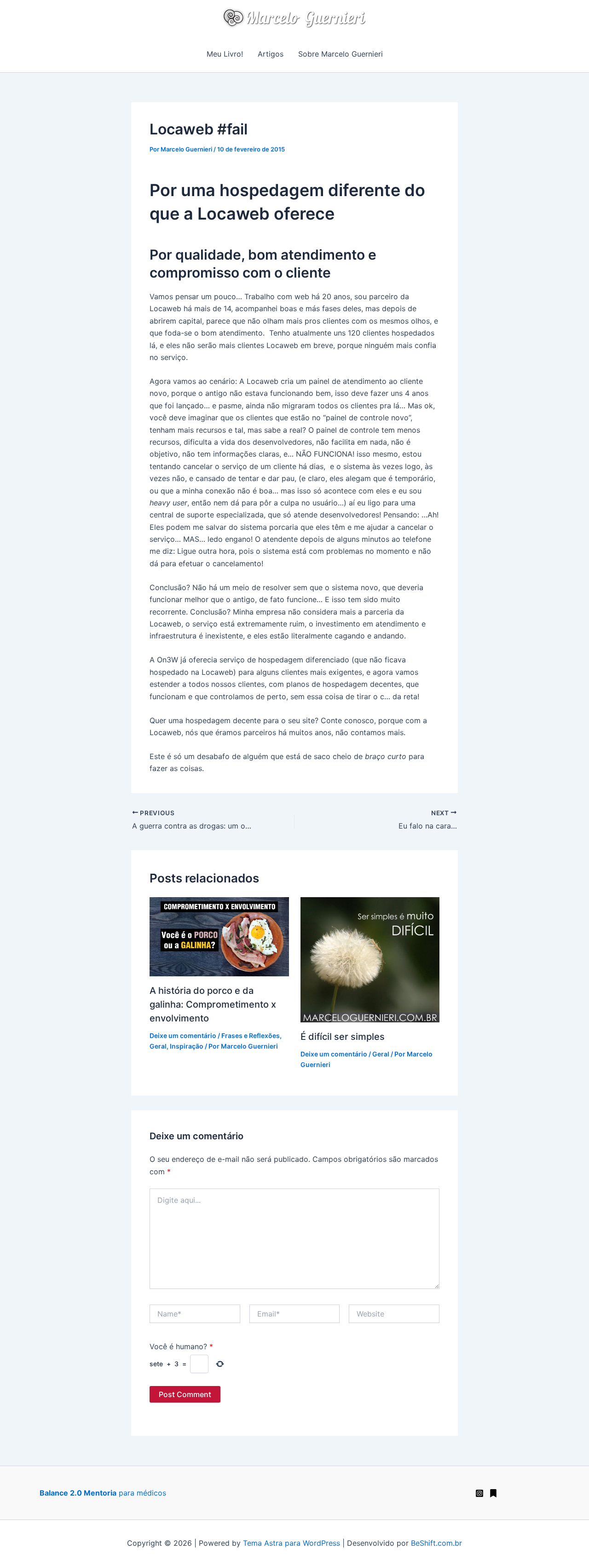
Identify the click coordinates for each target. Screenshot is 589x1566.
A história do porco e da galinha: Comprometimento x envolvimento (213, 1004)
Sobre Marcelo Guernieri (340, 53)
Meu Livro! (225, 53)
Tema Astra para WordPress (291, 1543)
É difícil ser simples (342, 1036)
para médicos (103, 1492)
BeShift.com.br (436, 1543)
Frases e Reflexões (250, 1035)
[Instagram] (479, 1493)
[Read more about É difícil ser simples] (370, 958)
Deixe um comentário (183, 1035)
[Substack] (493, 1493)
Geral (158, 1046)
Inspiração (186, 1046)
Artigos (270, 53)
